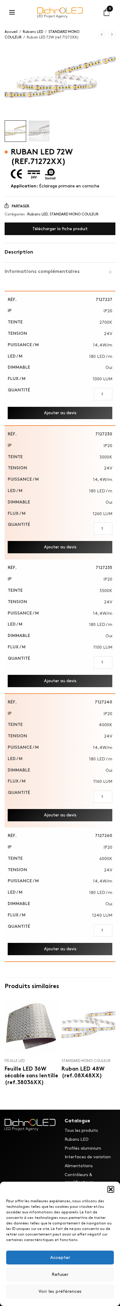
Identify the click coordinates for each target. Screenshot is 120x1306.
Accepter (60, 1258)
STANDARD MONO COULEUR (74, 214)
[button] (111, 1189)
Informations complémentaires (42, 272)
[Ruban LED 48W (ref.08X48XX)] (88, 1026)
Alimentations (79, 1166)
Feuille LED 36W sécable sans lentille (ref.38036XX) (31, 1076)
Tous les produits (81, 1130)
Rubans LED (33, 32)
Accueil (11, 32)
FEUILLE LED (15, 1061)
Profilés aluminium (83, 1148)
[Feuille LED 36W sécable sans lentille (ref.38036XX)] (31, 1026)
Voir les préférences (60, 1291)
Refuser (60, 1274)
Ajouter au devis (60, 413)
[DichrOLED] (60, 12)
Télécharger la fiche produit (60, 229)
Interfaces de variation (88, 1157)
